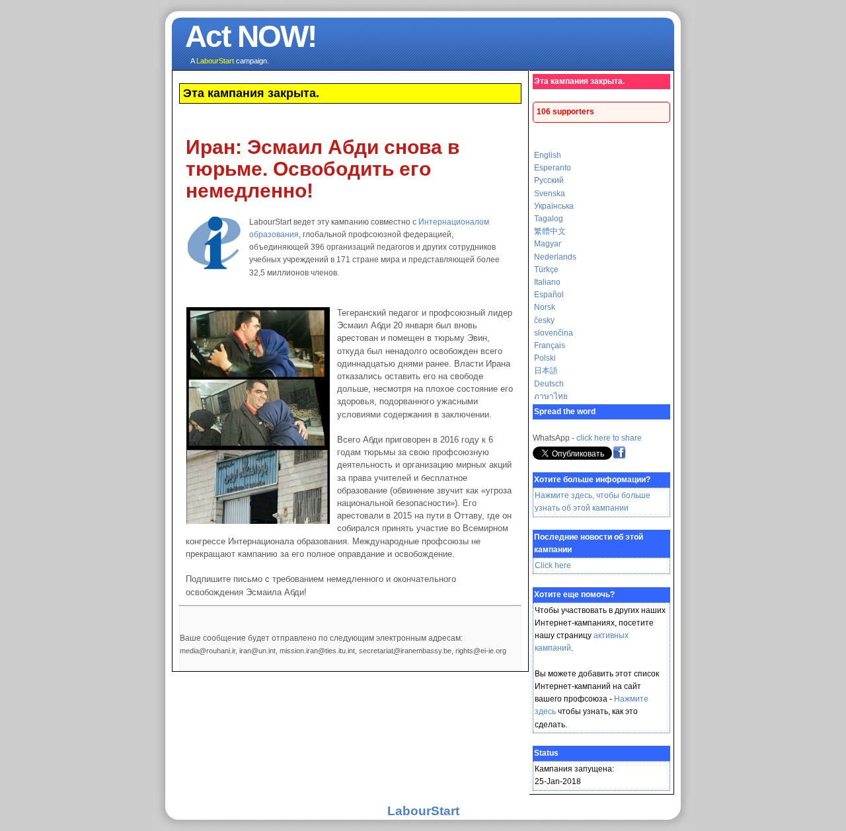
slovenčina (553, 333)
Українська (554, 206)
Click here (553, 565)
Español (549, 294)
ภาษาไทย (551, 396)
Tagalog (548, 218)
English (547, 155)
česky (544, 320)
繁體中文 (550, 231)
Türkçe (546, 269)
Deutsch (549, 383)
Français (549, 345)
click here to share (609, 438)
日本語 (546, 370)
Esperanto (552, 167)
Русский (549, 180)
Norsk (544, 307)
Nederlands (555, 257)
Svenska (549, 193)
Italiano (547, 282)
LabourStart (423, 811)
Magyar (547, 243)
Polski (545, 358)
